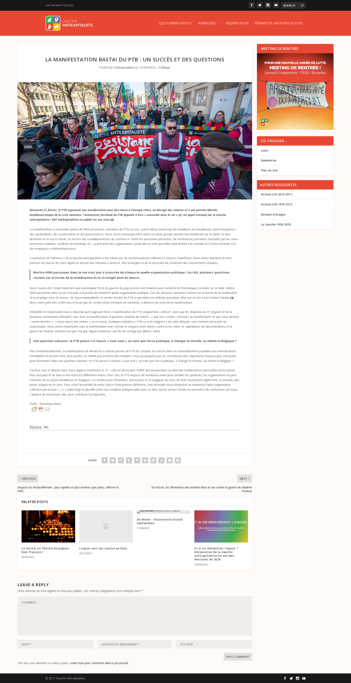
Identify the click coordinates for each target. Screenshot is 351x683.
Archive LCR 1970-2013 (276, 204)
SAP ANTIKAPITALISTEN (59, 5)
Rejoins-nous (237, 23)
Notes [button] (36, 427)
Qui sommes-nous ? (175, 23)
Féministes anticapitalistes (278, 23)
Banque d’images (273, 214)
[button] (180, 215)
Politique (164, 67)
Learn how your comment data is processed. (99, 663)
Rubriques (207, 23)
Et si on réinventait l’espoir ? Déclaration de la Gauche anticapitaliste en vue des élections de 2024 (216, 553)
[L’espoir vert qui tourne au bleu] (106, 526)
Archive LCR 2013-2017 (276, 194)
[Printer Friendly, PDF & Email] (41, 409)
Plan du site (269, 170)
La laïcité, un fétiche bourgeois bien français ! (45, 550)
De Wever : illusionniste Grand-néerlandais (160, 521)
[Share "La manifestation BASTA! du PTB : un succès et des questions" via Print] (178, 460)
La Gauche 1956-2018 (276, 224)
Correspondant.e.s (125, 67)
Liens (264, 150)
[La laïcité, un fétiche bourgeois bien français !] (48, 526)
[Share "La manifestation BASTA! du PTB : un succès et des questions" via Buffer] (153, 460)
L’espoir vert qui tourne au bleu (103, 548)
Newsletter (269, 160)
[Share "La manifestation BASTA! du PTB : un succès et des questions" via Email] (170, 460)
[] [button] (46, 427)
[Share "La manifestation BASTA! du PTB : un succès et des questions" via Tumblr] (129, 460)
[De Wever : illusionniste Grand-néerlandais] (164, 512)
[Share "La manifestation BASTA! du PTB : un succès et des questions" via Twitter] (113, 460)
